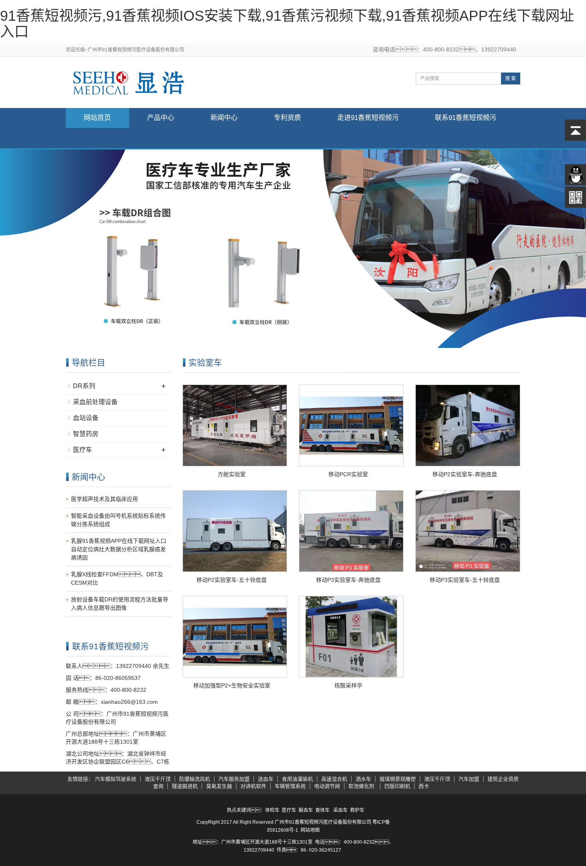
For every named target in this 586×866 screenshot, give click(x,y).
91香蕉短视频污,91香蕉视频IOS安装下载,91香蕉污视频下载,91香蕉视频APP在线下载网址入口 (287, 24)
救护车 (357, 810)
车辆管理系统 (290, 786)
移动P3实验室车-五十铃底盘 (465, 580)
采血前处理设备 (95, 402)
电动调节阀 (327, 786)
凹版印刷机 (397, 786)
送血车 (265, 779)
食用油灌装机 (297, 779)
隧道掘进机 (185, 786)
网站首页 (97, 118)
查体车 (322, 810)
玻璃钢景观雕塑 (398, 779)
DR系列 (84, 386)
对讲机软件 (253, 786)
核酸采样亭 (348, 685)
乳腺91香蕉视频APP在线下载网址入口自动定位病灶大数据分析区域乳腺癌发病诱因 (118, 549)
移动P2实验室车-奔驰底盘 (465, 474)
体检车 (272, 810)
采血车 (340, 810)
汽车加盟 (468, 779)
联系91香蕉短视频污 (465, 118)
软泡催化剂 (362, 786)
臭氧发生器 (219, 786)
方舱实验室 (232, 474)
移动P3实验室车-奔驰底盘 (348, 580)
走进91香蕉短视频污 (368, 118)
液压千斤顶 (158, 779)
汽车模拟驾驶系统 (115, 779)
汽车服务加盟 (234, 779)
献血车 (306, 810)
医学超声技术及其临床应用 (104, 499)
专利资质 (287, 118)
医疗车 (82, 449)
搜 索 (510, 78)
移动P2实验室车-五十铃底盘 (232, 580)
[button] (161, 138)
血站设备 (85, 417)
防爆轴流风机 (194, 779)
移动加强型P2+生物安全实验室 (231, 685)
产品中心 (160, 118)
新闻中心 (224, 118)
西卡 (424, 786)
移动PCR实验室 (348, 474)
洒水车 (363, 779)
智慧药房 (85, 433)
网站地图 (310, 830)
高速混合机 (334, 779)
